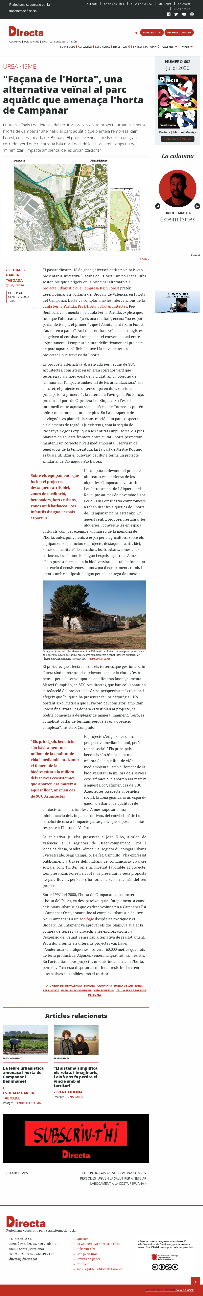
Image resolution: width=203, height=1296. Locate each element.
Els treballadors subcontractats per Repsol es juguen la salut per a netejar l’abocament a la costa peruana (113, 1178)
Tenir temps (18, 1173)
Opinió (154, 46)
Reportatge (102, 46)
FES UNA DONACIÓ (179, 32)
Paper (185, 46)
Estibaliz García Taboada (16, 275)
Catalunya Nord (59, 41)
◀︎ (158, 206)
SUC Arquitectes (113, 306)
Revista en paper (88, 1259)
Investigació (121, 46)
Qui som (83, 1239)
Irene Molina (69, 1092)
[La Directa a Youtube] (184, 14)
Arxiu (145, 258)
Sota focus (67, 46)
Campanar (104, 985)
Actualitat (85, 46)
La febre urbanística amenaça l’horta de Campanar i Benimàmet (23, 1074)
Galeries (168, 46)
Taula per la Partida (131, 990)
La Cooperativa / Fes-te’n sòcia (98, 1244)
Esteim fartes (177, 219)
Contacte (184, 4)
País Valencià (31, 41)
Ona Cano (75, 1097)
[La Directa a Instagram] (192, 14)
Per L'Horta (51, 990)
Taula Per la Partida (59, 306)
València (94, 995)
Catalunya (15, 41)
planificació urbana (76, 990)
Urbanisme (19, 66)
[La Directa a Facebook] (168, 14)
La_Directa (16, 285)
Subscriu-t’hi (86, 1249)
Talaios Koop (169, 1290)
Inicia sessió (182, 9)
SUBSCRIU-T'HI (152, 32)
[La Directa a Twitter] (176, 14)
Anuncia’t (165, 4)
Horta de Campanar (128, 985)
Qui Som (91, 4)
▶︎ (198, 206)
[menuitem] (15, 41)
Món (74, 41)
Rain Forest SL (104, 990)
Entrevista (140, 46)
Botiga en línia (114, 4)
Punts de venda (141, 4)
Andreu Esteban (29, 1103)
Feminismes (61, 1058)
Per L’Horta (87, 306)
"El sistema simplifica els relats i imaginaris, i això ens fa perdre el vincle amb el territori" (76, 1077)
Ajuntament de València (64, 985)
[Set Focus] (136, 33)
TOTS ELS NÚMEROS (177, 139)
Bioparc (89, 985)
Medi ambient (12, 1058)
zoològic (86, 919)
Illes (44, 41)
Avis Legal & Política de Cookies (99, 1269)
